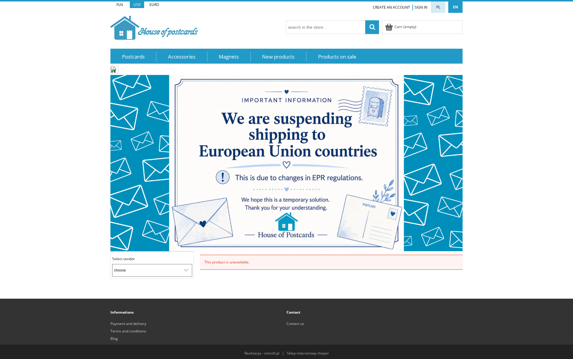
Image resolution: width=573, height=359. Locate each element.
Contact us (295, 323)
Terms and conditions (128, 331)
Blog (114, 338)
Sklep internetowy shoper (308, 353)
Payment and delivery (128, 323)
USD (137, 4)
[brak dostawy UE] (286, 162)
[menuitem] (133, 57)
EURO (154, 4)
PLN (119, 4)
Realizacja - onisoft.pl (261, 353)
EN (455, 7)
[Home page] (154, 27)
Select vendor (123, 259)
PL (438, 7)
